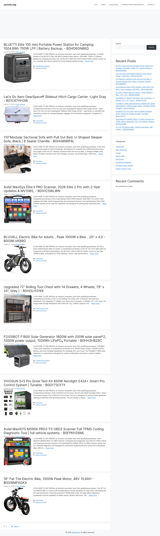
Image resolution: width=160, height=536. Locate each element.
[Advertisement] (80, 23)
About (103, 4)
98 (12, 526)
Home (96, 4)
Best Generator (121, 150)
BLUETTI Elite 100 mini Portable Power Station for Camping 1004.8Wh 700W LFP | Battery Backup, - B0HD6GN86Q (48, 46)
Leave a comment (41, 68)
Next (17, 526)
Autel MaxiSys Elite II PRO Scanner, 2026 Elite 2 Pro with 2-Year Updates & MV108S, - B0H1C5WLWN (52, 189)
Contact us (150, 4)
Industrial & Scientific (123, 162)
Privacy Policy (113, 4)
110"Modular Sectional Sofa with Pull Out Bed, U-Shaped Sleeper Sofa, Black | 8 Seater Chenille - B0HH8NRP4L (53, 139)
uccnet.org (10, 4)
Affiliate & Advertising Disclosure (133, 4)
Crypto (118, 153)
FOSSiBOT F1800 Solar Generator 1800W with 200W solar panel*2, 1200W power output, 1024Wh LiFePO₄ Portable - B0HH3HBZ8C (55, 338)
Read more (89, 61)
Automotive (39, 120)
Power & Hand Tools (41, 308)
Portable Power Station (42, 66)
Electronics (38, 161)
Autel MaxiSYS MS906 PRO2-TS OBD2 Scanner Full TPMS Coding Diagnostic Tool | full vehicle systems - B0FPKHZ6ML (54, 431)
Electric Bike (39, 258)
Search (118, 44)
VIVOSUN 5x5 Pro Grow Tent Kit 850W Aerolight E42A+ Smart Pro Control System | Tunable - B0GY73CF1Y (54, 383)
